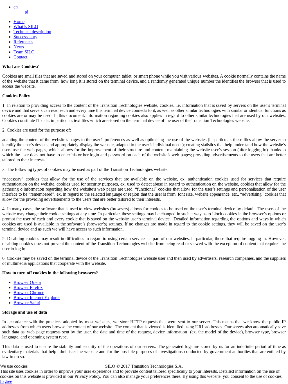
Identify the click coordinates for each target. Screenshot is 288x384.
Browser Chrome (29, 292)
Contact (20, 57)
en (16, 6)
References (23, 41)
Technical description (32, 31)
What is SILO (26, 26)
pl (26, 12)
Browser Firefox (28, 287)
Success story (25, 36)
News (19, 46)
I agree (6, 381)
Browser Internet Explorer (37, 297)
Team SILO (24, 51)
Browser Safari (27, 302)
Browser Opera (27, 282)
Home (19, 21)
